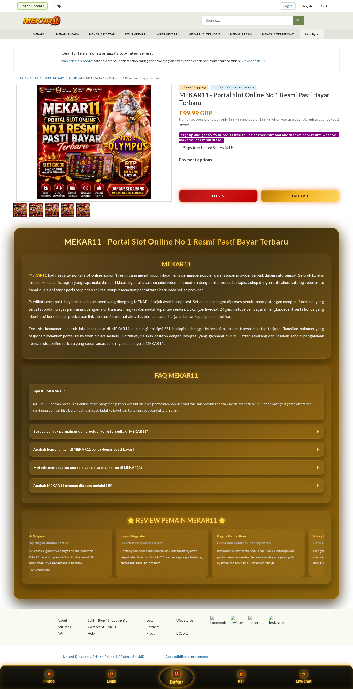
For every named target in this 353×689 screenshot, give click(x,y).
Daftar (176, 682)
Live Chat (304, 681)
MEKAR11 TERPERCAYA (278, 34)
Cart (324, 6)
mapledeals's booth (77, 60)
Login (111, 681)
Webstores (185, 620)
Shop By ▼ (311, 34)
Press (151, 633)
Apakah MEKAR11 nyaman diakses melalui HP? (73, 485)
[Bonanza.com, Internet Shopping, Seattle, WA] (261, 656)
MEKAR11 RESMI (241, 34)
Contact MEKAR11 (102, 627)
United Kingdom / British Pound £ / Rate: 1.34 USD (104, 656)
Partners (153, 627)
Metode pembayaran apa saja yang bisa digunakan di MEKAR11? (87, 467)
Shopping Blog (118, 620)
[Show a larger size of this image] (20, 210)
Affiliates (64, 627)
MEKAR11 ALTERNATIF (204, 34)
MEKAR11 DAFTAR (102, 34)
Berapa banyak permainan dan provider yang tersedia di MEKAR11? (90, 431)
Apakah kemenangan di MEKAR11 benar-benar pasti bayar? (83, 449)
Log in (287, 6)
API (60, 633)
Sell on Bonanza (32, 6)
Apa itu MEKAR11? (49, 391)
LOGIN (218, 196)
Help (57, 6)
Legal (150, 620)
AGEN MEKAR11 (168, 34)
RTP (241, 681)
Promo (49, 681)
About (62, 620)
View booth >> (253, 60)
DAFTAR (300, 196)
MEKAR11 (39, 34)
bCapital (183, 633)
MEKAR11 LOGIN (68, 34)
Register (308, 6)
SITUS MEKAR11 (136, 34)
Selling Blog (96, 620)
